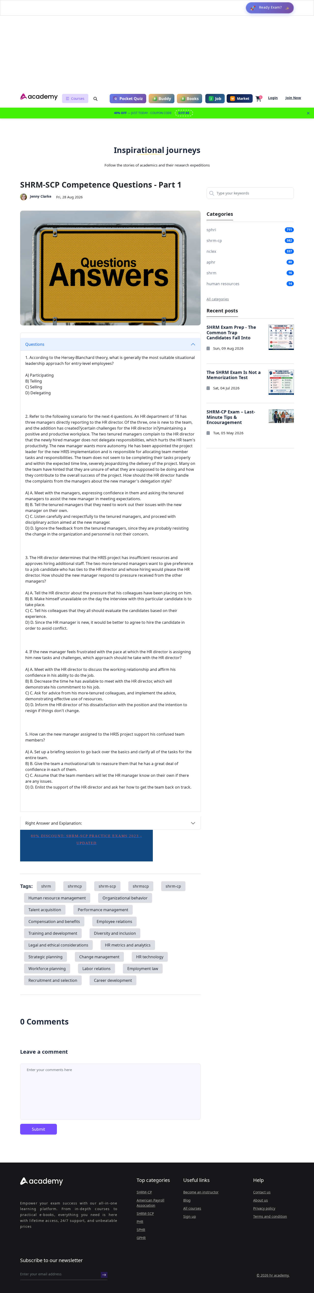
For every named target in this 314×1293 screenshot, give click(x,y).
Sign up (189, 1216)
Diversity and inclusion (115, 933)
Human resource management (57, 898)
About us (260, 1200)
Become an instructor (201, 1192)
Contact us (262, 1192)
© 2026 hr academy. (273, 1275)
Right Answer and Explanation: (53, 823)
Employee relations (114, 921)
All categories (218, 299)
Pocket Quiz (129, 98)
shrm (46, 886)
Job (216, 98)
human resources (223, 283)
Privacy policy (264, 1208)
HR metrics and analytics (128, 945)
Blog (187, 1200)
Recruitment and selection (52, 980)
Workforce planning (47, 968)
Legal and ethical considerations (58, 945)
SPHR (141, 1229)
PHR (140, 1221)
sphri (211, 229)
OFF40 (184, 113)
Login (273, 97)
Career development (113, 980)
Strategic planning (45, 957)
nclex (211, 251)
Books (190, 98)
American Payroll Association (150, 1203)
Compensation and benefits (54, 921)
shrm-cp (173, 886)
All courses (192, 1208)
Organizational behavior (125, 898)
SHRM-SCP (145, 1213)
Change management (99, 957)
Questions (34, 344)
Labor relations (96, 968)
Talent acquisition (44, 909)
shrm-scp (107, 886)
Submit (38, 1129)
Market (240, 98)
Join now (293, 97)
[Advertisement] (157, 54)
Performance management (103, 909)
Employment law (142, 968)
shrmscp (141, 886)
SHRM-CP (144, 1192)
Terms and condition (270, 1216)
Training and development (52, 933)
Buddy (162, 98)
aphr (211, 262)
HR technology (149, 957)
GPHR (141, 1237)
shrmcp (75, 886)
